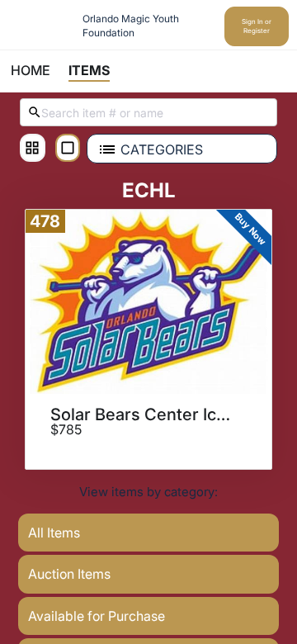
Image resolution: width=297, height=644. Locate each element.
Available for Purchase (96, 616)
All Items (54, 532)
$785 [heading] (66, 430)
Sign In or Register (256, 26)
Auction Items (69, 574)
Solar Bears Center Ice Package (142, 414)
